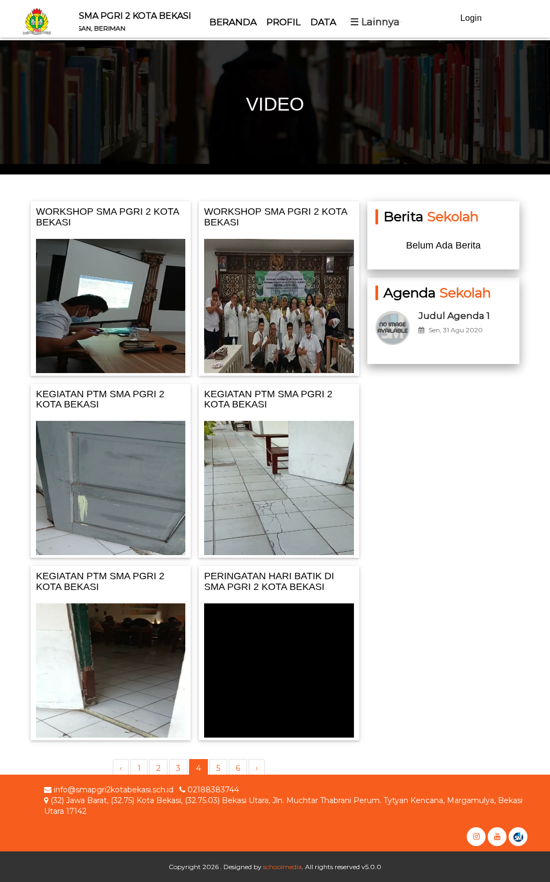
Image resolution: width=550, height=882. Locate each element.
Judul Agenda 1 (454, 315)
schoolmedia (282, 867)
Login (471, 18)
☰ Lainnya (375, 22)
